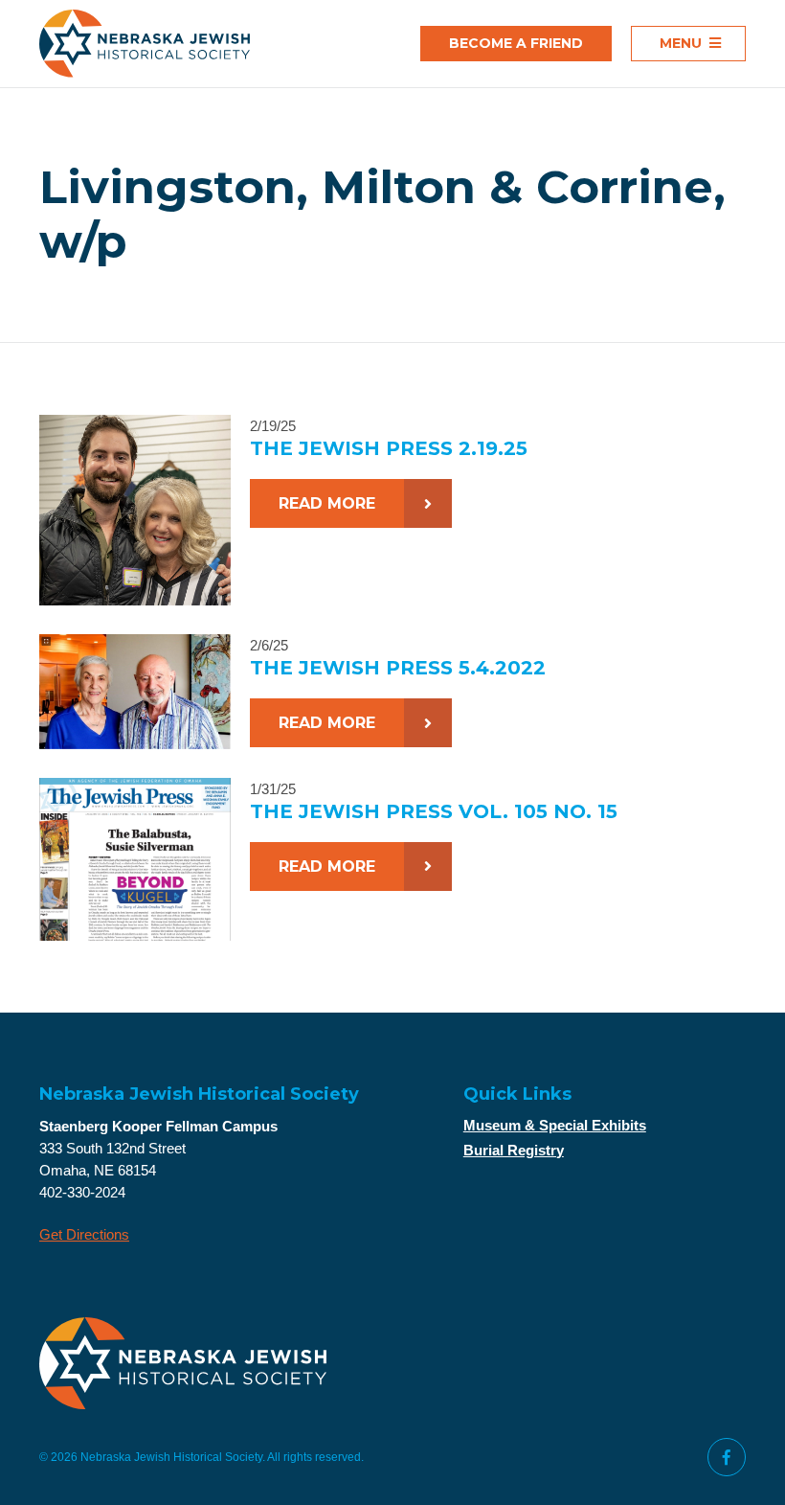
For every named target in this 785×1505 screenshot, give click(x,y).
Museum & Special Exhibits (554, 1125)
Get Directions (84, 1234)
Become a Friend (516, 43)
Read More (327, 503)
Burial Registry (513, 1150)
